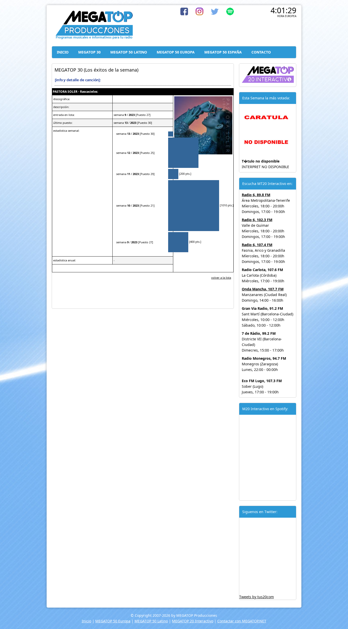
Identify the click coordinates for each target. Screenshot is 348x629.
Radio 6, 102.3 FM (257, 219)
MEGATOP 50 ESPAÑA (223, 52)
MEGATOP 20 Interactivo (192, 621)
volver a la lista (221, 277)
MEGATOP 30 (89, 52)
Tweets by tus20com (256, 596)
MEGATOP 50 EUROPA (176, 52)
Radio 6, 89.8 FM (256, 194)
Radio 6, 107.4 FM (257, 244)
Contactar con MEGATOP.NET (241, 621)
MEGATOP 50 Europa (112, 621)
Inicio (86, 621)
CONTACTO (261, 52)
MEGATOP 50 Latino (151, 621)
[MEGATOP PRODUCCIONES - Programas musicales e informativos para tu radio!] (94, 38)
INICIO (63, 52)
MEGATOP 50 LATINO (128, 52)
